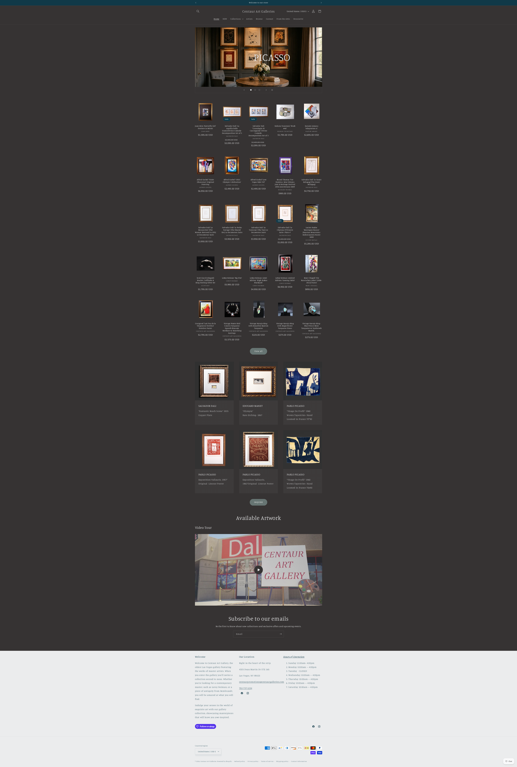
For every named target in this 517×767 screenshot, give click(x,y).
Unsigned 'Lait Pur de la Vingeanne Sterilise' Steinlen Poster (205, 325)
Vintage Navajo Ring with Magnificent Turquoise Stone (285, 325)
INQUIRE (258, 502)
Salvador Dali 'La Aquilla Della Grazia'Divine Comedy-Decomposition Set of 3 (232, 129)
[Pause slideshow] (273, 90)
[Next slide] (266, 90)
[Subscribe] (281, 634)
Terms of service (267, 761)
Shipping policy (282, 761)
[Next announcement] (321, 2)
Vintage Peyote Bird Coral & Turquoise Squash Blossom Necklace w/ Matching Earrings (232, 328)
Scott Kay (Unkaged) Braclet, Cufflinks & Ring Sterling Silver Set (205, 280)
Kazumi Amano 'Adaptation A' (311, 127)
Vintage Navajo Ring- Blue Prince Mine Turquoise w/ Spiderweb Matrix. (311, 327)
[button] (198, 11)
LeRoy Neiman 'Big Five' (232, 278)
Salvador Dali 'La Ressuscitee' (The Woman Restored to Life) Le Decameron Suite (205, 231)
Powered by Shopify (224, 761)
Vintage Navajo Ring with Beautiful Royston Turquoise (258, 325)
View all (258, 351)
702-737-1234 (245, 688)
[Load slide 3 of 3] (259, 90)
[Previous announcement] (196, 2)
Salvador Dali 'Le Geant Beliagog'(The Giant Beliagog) (312, 182)
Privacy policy (253, 761)
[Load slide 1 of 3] (251, 90)
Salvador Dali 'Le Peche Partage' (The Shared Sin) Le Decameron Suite (232, 229)
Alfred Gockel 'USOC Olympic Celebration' (232, 181)
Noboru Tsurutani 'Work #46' (285, 127)
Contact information (299, 761)
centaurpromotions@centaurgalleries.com (261, 682)
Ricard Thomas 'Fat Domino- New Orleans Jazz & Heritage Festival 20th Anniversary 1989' (285, 183)
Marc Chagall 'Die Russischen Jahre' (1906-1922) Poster (311, 280)
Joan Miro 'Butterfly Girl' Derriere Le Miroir (205, 127)
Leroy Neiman (283, 70)
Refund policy (239, 761)
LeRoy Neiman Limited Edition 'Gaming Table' (285, 279)
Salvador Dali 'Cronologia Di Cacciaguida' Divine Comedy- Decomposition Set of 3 (259, 131)
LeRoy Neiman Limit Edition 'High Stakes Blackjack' (258, 280)
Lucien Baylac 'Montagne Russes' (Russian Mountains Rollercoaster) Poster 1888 (311, 232)
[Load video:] (258, 570)
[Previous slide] (244, 90)
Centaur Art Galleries (208, 761)
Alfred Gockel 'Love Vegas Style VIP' (258, 181)
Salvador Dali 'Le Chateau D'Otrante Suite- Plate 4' (285, 229)
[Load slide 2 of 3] (255, 90)
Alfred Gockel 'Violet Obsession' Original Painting (205, 182)
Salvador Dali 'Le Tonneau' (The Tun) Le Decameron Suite (258, 229)
